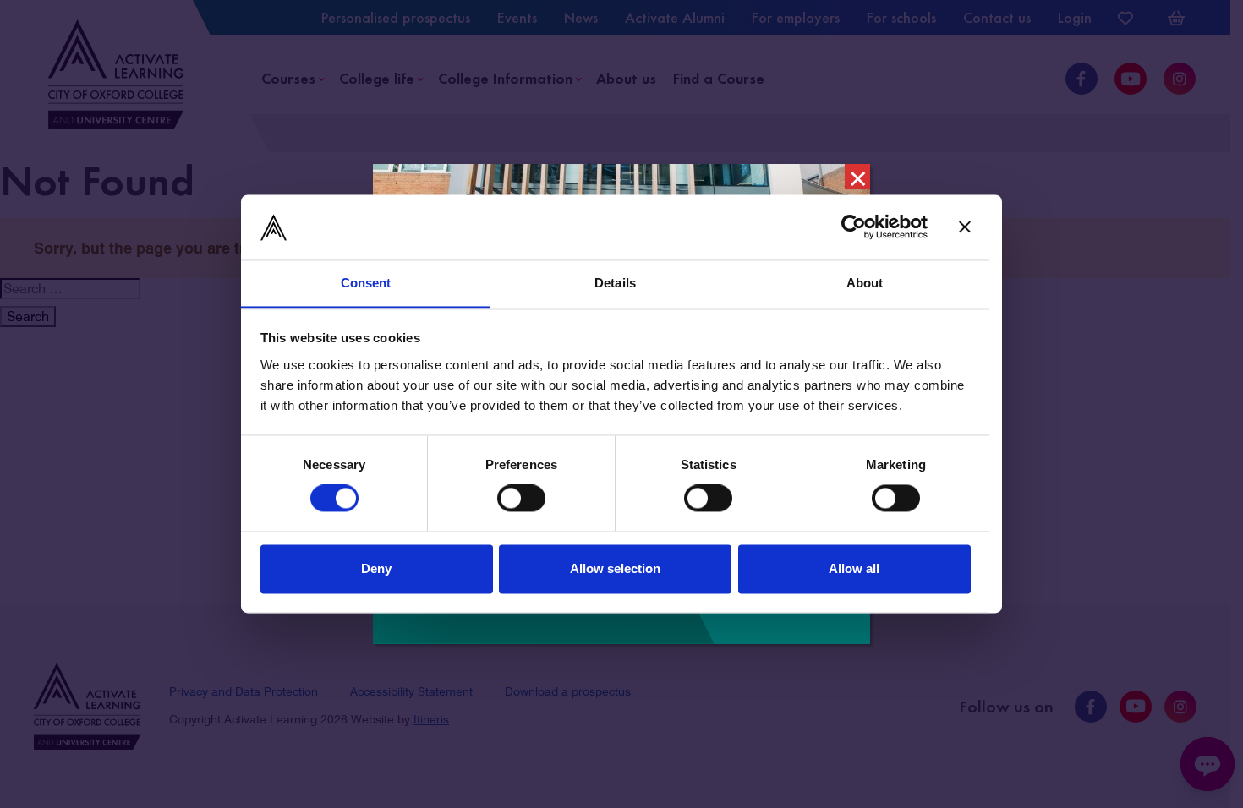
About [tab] (865, 283)
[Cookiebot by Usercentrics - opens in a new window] (854, 227)
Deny (376, 568)
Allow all (854, 568)
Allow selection (615, 568)
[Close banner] (965, 227)
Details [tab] (615, 283)
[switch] (521, 498)
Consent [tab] (366, 283)
